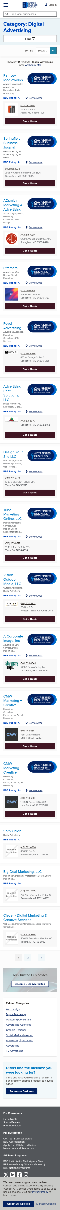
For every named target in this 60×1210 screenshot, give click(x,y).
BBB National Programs (16, 1168)
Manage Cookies (46, 1203)
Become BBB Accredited (30, 984)
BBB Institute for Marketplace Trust (23, 1161)
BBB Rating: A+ (12, 790)
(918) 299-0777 (12, 543)
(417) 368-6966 (28, 353)
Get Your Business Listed (17, 1138)
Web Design (13, 1009)
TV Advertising (14, 1051)
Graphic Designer (16, 1030)
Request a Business (22, 1091)
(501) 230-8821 (28, 603)
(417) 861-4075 (27, 421)
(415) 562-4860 (28, 847)
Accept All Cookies (18, 1204)
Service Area (35, 98)
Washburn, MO (33, 65)
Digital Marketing (16, 1014)
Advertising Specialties (19, 1040)
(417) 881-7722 (27, 235)
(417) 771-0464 (27, 290)
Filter (28, 39)
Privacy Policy (40, 1192)
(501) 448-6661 (27, 730)
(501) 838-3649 (28, 663)
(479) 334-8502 (28, 934)
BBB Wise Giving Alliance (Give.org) (24, 1164)
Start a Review (11, 1122)
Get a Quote (30, 121)
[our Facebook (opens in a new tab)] (19, 1176)
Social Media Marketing (19, 1035)
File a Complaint (12, 1125)
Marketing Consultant (18, 1019)
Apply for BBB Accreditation (19, 1145)
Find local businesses (23, 14)
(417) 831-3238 (12, 168)
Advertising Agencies (18, 1025)
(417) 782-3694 (27, 105)
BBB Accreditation (14, 1142)
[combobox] (46, 50)
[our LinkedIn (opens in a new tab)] (12, 1176)
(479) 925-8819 (28, 891)
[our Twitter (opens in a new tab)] (6, 1176)
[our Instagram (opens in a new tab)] (26, 1176)
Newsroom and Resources (18, 1148)
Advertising (12, 1046)
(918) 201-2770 (12, 478)
